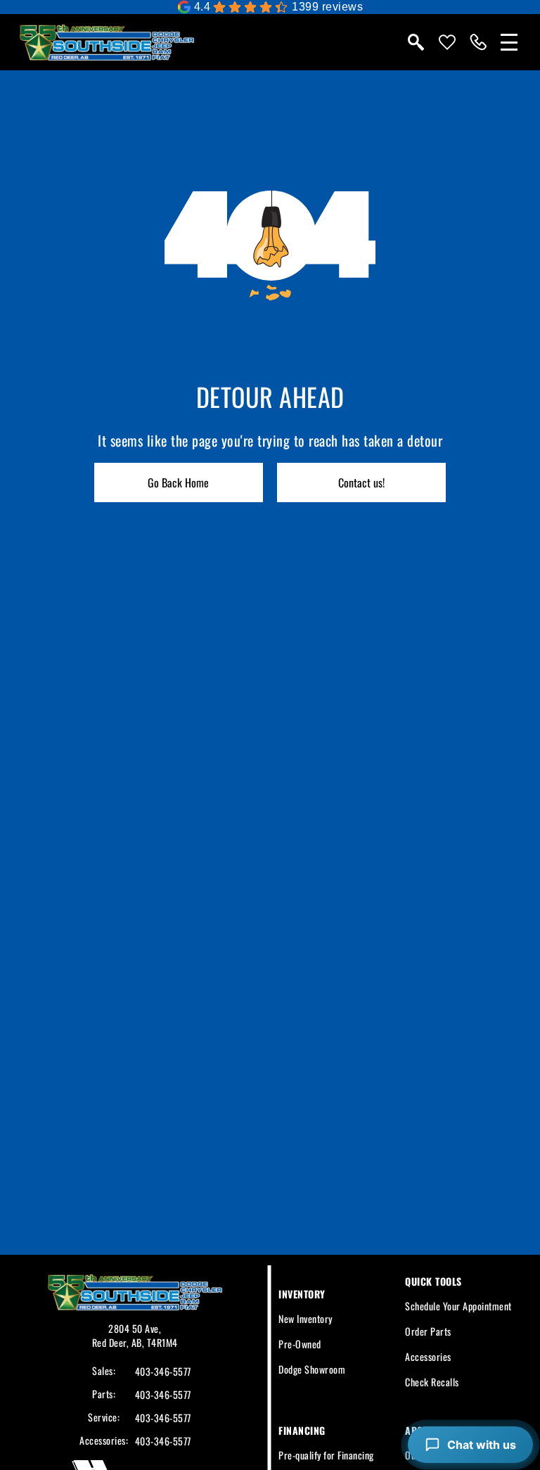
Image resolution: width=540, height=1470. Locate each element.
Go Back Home (178, 482)
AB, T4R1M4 (154, 1342)
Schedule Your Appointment (458, 1305)
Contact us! (361, 482)
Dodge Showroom (311, 1369)
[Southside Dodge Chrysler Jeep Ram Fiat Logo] (107, 42)
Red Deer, (111, 1342)
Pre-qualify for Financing (326, 1454)
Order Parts (428, 1331)
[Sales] (478, 42)
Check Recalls (432, 1381)
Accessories (428, 1356)
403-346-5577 (163, 1371)
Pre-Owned (299, 1343)
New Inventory (305, 1318)
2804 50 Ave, (134, 1328)
